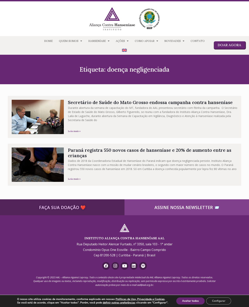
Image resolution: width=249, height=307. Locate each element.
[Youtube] (124, 266)
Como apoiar (144, 41)
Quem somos (68, 41)
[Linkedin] (134, 266)
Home (48, 41)
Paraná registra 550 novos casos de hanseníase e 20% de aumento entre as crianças (149, 152)
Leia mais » (74, 131)
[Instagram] (115, 266)
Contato (198, 41)
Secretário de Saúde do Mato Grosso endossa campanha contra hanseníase (150, 102)
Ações (120, 41)
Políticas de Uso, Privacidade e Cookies (140, 299)
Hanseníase (97, 41)
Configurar (218, 301)
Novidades (172, 41)
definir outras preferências (119, 302)
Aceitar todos (190, 301)
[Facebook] (106, 266)
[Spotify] (143, 266)
